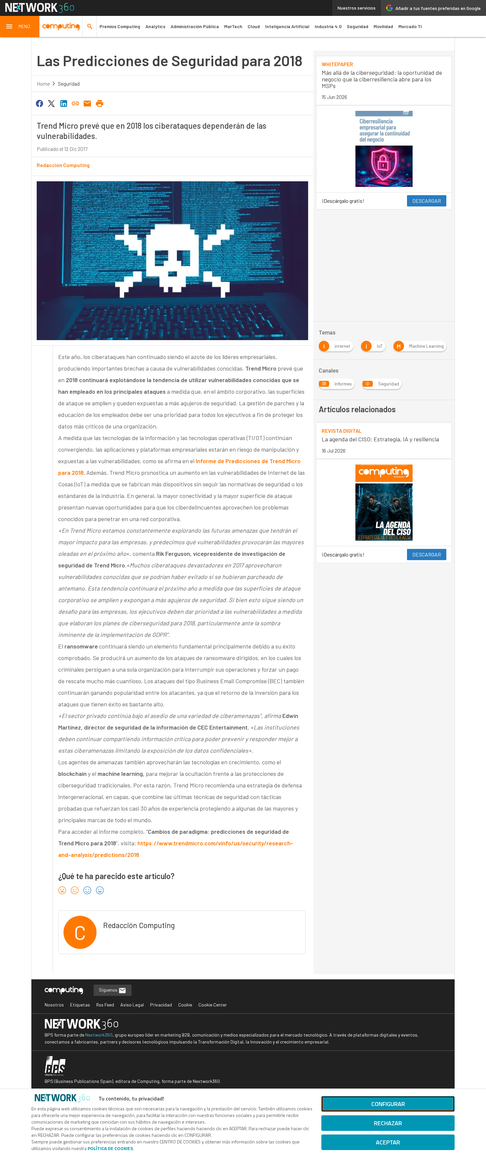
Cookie (185, 1004)
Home (43, 83)
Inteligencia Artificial (287, 26)
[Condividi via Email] (87, 103)
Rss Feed (105, 1004)
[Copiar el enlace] (75, 103)
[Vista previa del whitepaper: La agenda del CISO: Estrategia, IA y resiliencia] (384, 503)
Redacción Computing (63, 165)
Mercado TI (410, 26)
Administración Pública (195, 26)
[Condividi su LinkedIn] (63, 103)
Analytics (155, 26)
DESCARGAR (426, 201)
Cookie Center (212, 1004)
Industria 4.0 (328, 26)
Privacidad (161, 1004)
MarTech (233, 26)
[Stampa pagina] (99, 103)
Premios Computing (120, 26)
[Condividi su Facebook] (39, 103)
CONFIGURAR (388, 1103)
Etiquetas (80, 1004)
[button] (20, 26)
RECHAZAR (388, 1123)
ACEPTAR (388, 1142)
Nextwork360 (98, 1035)
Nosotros (54, 1004)
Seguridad (357, 26)
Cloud (254, 26)
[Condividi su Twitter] (51, 103)
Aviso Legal (132, 1004)
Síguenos (108, 990)
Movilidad (383, 26)
